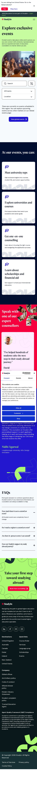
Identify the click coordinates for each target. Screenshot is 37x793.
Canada (5, 648)
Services (22, 645)
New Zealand (6, 660)
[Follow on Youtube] (16, 629)
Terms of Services (8, 762)
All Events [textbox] (7, 91)
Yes (4, 9)
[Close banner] (34, 373)
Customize (17, 413)
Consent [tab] (7, 378)
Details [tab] (18, 378)
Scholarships (24, 652)
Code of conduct (8, 682)
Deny (18, 418)
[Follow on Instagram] (22, 629)
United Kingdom (8, 641)
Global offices (7, 674)
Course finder (24, 641)
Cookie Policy (7, 766)
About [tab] (30, 378)
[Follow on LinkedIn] (4, 629)
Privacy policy (24, 762)
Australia (5, 645)
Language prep (24, 648)
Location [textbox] (7, 96)
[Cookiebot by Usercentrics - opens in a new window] (22, 373)
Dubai (4, 652)
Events (21, 656)
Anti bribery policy (9, 678)
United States (7, 664)
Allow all (18, 408)
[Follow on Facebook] (10, 629)
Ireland (4, 656)
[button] (8, 472)
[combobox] (31, 83)
